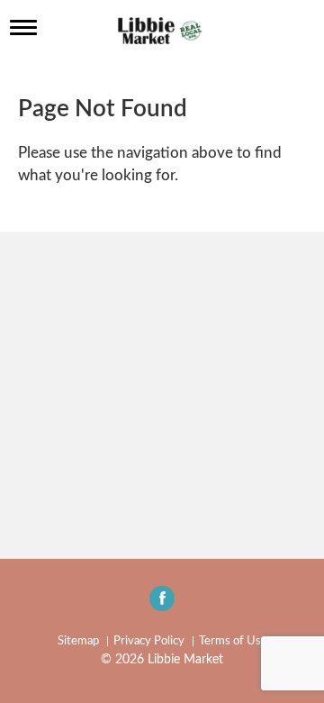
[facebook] (162, 604)
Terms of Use (233, 641)
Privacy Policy (148, 641)
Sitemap (78, 641)
